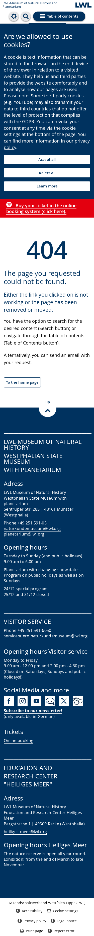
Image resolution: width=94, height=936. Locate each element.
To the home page (22, 382)
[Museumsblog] (50, 701)
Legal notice (67, 920)
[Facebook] (9, 701)
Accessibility (32, 910)
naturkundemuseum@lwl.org (32, 528)
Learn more (47, 186)
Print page (34, 930)
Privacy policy (35, 920)
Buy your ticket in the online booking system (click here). (41, 208)
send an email (64, 355)
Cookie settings (65, 910)
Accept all (47, 159)
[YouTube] (36, 701)
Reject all (47, 172)
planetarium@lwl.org (24, 534)
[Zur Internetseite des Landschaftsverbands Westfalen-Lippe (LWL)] (83, 5)
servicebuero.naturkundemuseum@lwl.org (45, 636)
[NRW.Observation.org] (78, 701)
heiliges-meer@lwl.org (25, 831)
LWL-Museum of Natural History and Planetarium (30, 5)
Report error (64, 930)
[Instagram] (23, 701)
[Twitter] (64, 701)
